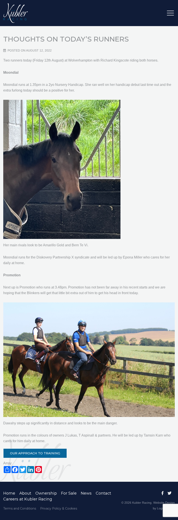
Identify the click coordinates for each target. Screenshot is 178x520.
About (25, 493)
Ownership (46, 493)
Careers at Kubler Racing (27, 499)
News (86, 493)
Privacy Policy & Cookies (58, 508)
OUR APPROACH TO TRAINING (35, 453)
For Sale (69, 493)
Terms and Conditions (19, 508)
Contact (103, 493)
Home (9, 493)
